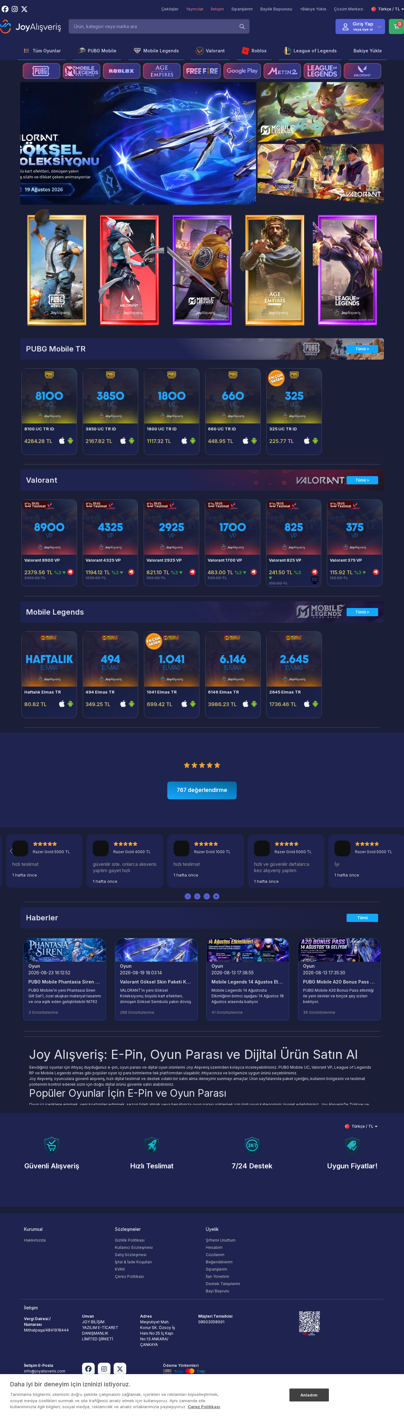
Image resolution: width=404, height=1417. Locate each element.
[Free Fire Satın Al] (202, 71)
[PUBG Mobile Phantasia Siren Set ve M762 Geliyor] (65, 949)
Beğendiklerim (219, 1262)
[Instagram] (104, 1369)
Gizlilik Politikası (130, 1240)
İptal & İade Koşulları (133, 1262)
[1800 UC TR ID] (171, 396)
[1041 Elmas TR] (171, 659)
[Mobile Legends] (138, 143)
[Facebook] (88, 1369)
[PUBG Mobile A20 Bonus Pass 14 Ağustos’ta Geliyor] (339, 949)
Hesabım (214, 1247)
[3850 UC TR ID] (110, 396)
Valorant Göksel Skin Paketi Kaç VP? (156, 981)
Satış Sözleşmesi (130, 1254)
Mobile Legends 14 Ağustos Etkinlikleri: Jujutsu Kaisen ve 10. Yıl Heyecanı (247, 981)
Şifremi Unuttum (220, 1240)
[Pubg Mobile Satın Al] (41, 71)
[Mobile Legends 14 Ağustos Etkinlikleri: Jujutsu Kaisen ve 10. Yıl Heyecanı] (248, 949)
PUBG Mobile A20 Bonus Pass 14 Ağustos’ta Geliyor (339, 981)
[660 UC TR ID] (232, 396)
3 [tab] (207, 896)
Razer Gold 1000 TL (212, 851)
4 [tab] (216, 896)
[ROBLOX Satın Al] (121, 71)
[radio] (187, 764)
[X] (120, 1369)
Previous (33, 137)
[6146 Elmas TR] (232, 659)
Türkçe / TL (389, 9)
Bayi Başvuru (217, 1291)
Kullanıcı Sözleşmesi (134, 1247)
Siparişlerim (216, 1269)
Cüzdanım (215, 1254)
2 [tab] (197, 896)
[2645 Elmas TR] (294, 659)
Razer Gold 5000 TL (51, 851)
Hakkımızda (35, 1240)
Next (243, 137)
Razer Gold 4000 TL (132, 851)
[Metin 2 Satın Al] (282, 71)
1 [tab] (188, 896)
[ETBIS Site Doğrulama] (309, 1323)
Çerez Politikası (129, 1276)
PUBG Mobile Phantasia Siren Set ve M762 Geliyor (64, 981)
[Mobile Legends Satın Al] (81, 71)
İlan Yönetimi (217, 1276)
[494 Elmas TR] (110, 659)
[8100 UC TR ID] (49, 396)
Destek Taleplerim (223, 1283)
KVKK (120, 1269)
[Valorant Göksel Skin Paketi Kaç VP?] (156, 949)
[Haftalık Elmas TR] (49, 659)
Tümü (362, 917)
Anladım (309, 1394)
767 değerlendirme (202, 790)
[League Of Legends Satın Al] (322, 71)
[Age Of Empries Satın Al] (162, 71)
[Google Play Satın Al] (242, 71)
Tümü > (362, 348)
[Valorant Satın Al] (362, 71)
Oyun (34, 966)
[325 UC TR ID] (294, 396)
